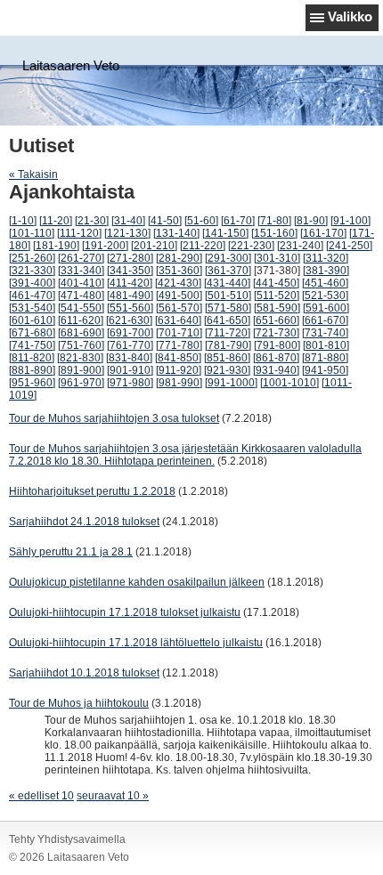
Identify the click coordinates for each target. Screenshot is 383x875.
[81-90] (311, 221)
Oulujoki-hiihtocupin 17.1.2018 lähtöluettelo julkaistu (136, 642)
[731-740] (325, 333)
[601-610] (32, 320)
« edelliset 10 (41, 796)
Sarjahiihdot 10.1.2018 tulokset (84, 673)
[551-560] (130, 308)
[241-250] (349, 245)
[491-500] (179, 295)
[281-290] (179, 258)
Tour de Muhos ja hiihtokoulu (79, 703)
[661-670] (325, 320)
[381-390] (326, 270)
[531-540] (32, 308)
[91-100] (350, 221)
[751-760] (81, 345)
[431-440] (227, 283)
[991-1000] (231, 383)
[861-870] (276, 358)
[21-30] (92, 221)
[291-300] (228, 258)
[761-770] (130, 345)
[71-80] (274, 221)
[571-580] (228, 308)
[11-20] (55, 221)
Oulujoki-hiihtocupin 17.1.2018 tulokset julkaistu (124, 612)
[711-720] (227, 333)
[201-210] (154, 245)
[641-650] (227, 320)
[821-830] (80, 358)
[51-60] (201, 221)
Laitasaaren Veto (70, 65)
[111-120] (79, 233)
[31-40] (128, 221)
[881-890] (32, 370)
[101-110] (31, 233)
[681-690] (81, 333)
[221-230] (251, 245)
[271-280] (130, 258)
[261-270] (81, 258)
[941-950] (325, 370)
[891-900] (81, 370)
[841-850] (178, 358)
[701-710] (179, 333)
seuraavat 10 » (113, 796)
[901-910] (130, 370)
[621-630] (129, 320)
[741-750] (32, 345)
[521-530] (325, 295)
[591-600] (326, 308)
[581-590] (277, 308)
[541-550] (81, 308)
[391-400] (32, 283)
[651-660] (276, 320)
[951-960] (32, 383)
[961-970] (81, 383)
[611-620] (80, 320)
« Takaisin (33, 174)
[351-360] (179, 270)
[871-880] (325, 358)
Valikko (350, 16)
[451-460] (325, 283)
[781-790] (228, 345)
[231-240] (300, 245)
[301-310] (277, 258)
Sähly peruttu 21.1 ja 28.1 (71, 552)
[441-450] (276, 283)
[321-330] (32, 270)
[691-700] (130, 333)
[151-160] (274, 233)
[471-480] (81, 295)
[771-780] (179, 345)
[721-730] (276, 333)
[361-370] (228, 270)
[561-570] (179, 308)
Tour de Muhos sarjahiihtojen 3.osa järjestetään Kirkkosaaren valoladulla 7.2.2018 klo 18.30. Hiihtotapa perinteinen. (185, 454)
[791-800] (277, 345)
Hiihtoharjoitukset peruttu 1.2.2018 (92, 491)
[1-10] (23, 221)
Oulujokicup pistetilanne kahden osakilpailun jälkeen (137, 582)
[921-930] (227, 370)
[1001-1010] (289, 383)
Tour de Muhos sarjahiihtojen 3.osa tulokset (114, 418)
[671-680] (32, 333)
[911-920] (178, 370)
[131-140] (176, 233)
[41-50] (165, 221)
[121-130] (127, 233)
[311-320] (325, 258)
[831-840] (129, 358)
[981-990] (179, 383)
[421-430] (178, 283)
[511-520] (276, 295)
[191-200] (105, 245)
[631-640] (178, 320)
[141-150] (225, 233)
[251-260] (32, 258)
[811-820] (31, 358)
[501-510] (228, 295)
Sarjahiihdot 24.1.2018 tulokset (84, 521)
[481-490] (130, 295)
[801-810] (326, 345)
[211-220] (202, 245)
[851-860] (227, 358)
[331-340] (81, 270)
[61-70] (238, 221)
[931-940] (276, 370)
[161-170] (323, 233)
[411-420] (129, 283)
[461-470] (32, 295)
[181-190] (56, 245)
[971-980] (130, 383)
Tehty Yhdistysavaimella (67, 839)
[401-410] (81, 283)
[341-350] (130, 270)
